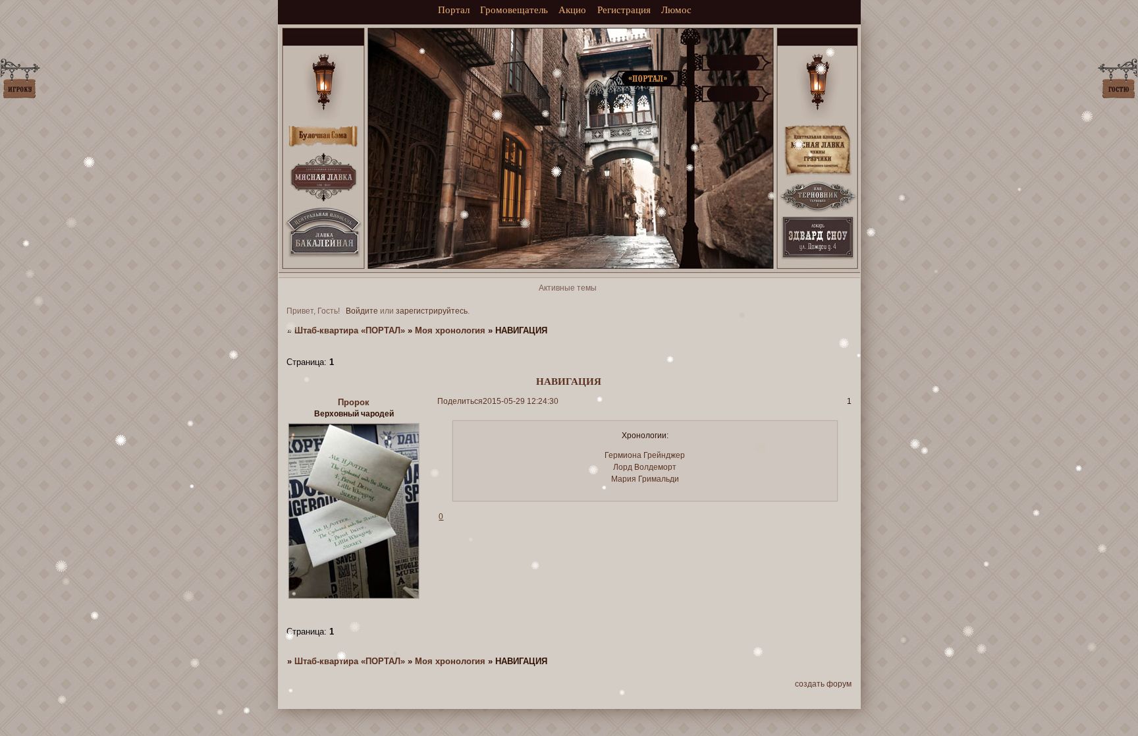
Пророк (353, 402)
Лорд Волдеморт (644, 467)
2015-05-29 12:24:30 (520, 401)
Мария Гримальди (645, 479)
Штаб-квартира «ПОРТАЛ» (349, 330)
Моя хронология (450, 330)
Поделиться (460, 401)
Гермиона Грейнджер (645, 455)
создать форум (823, 684)
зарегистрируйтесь (432, 311)
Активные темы (568, 288)
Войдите (362, 311)
